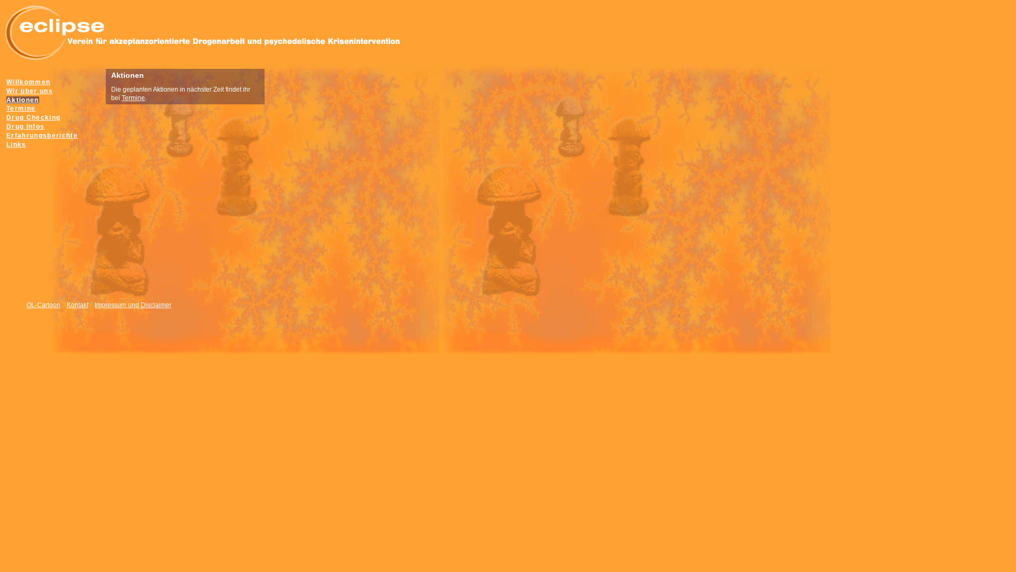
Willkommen (28, 82)
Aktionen (22, 100)
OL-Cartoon (43, 305)
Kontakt (77, 305)
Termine (133, 98)
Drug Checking (33, 117)
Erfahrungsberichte (42, 135)
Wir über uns (29, 91)
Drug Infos (25, 126)
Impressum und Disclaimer (133, 305)
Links (16, 144)
